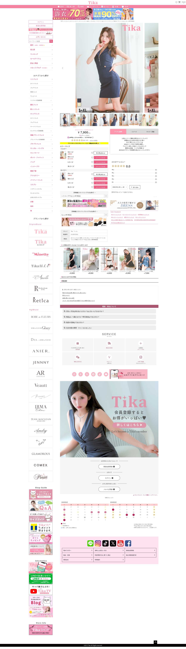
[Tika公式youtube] (106, 374)
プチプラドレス (35, 144)
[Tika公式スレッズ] (80, 374)
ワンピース (33, 96)
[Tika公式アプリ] (128, 374)
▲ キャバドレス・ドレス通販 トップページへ (145, 495)
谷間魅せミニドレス (144, 214)
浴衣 (31, 206)
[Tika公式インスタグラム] (74, 374)
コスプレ (33, 184)
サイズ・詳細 (150, 131)
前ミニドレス (34, 109)
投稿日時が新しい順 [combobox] (118, 187)
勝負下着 (33, 171)
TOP (62, 21)
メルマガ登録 (108, 489)
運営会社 (66, 560)
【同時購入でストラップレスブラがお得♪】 (84, 211)
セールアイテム (35, 58)
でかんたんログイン (141, 362)
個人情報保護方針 (131, 555)
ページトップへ (155, 642)
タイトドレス (34, 83)
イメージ (134, 131)
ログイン (41, 22)
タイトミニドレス (74, 21)
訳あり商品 (34, 63)
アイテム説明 (118, 131)
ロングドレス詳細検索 (36, 131)
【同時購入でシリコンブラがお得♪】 (84, 192)
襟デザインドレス (129, 217)
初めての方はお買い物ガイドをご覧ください (74, 293)
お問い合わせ (41, 37)
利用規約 (97, 560)
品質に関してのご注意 (68, 298)
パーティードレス (36, 180)
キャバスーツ (34, 153)
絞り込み (135, 187)
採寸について (66, 295)
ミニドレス (34, 79)
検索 (51, 41)
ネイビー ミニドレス (117, 217)
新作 (37, 45)
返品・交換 (66, 555)
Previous (62, 68)
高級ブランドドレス (37, 135)
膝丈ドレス (34, 104)
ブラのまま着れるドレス (118, 222)
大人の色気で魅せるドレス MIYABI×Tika (122, 220)
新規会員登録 (41, 25)
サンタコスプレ (34, 193)
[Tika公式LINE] (93, 374)
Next (156, 68)
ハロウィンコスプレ (36, 189)
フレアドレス (34, 87)
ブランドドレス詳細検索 (37, 139)
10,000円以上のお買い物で (77, 348)
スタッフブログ (39, 68)
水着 (31, 201)
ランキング (34, 54)
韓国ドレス (33, 92)
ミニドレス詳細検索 (36, 100)
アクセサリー (34, 175)
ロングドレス (34, 114)
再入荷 (32, 49)
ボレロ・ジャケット (37, 157)
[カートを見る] (179, 2)
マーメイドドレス (35, 126)
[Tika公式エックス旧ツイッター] (87, 374)
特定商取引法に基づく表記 (102, 555)
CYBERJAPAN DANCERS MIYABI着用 (145, 220)
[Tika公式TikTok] (100, 374)
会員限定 (141, 348)
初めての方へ (67, 550)
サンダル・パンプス (37, 148)
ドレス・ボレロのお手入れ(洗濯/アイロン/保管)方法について (78, 300)
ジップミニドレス (141, 217)
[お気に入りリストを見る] (176, 2)
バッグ (32, 162)
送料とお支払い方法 (100, 550)
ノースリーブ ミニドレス (129, 214)
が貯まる (109, 362)
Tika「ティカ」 (74, 231)
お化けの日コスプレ (36, 197)
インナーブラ (34, 166)
